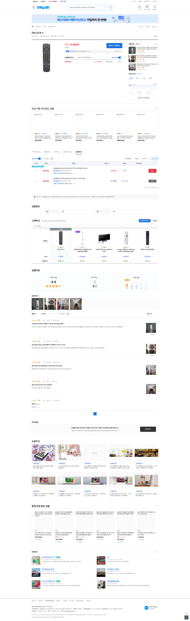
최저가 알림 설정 (145, 98)
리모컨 (155, 220)
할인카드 (144, 158)
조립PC (52, 1)
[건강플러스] (35, 1)
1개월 (131, 78)
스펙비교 (57, 152)
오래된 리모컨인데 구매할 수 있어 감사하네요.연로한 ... (48, 324)
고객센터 (65, 600)
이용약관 (40, 600)
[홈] (32, 26)
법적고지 (58, 600)
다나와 (133, 1)
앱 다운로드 (153, 607)
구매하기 (152, 181)
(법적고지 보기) (110, 197)
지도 (63, 1)
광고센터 (72, 600)
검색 (111, 7)
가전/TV (37, 26)
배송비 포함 (115, 57)
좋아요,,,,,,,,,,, (36, 404)
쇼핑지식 (43, 1)
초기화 (155, 158)
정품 (63, 211)
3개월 (137, 78)
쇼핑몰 (136, 158)
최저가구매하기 (152, 170)
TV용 (113, 211)
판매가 (106, 163)
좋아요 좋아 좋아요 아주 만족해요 (42, 385)
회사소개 (34, 600)
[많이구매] (82, 238)
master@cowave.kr (70, 611)
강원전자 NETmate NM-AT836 (104, 250)
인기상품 (38, 226)
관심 (142, 26)
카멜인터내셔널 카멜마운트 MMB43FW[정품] (82, 250)
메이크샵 (155, 1)
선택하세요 (51, 26)
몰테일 (139, 1)
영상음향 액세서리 (144, 220)
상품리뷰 (67, 152)
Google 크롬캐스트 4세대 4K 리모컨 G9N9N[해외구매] (126, 250)
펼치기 (152, 334)
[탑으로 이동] (186, 617)
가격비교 (36, 152)
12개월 (150, 78)
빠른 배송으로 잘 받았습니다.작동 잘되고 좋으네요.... (48, 366)
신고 (75, 173)
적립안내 (117, 51)
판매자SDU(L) (80, 600)
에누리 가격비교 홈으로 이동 (43, 7)
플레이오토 (147, 1)
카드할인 (46, 158)
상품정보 (47, 152)
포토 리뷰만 (62, 314)
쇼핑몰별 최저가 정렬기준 (75, 58)
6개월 (143, 78)
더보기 (155, 36)
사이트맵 (88, 600)
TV (44, 26)
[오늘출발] (128, 158)
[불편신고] (186, 614)
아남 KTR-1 (60, 249)
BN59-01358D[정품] (147, 249)
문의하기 (148, 429)
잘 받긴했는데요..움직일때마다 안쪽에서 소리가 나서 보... (49, 345)
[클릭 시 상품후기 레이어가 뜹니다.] (63, 304)
